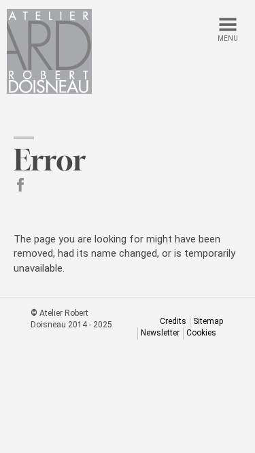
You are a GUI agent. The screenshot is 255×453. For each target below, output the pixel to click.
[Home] (49, 51)
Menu (228, 38)
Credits (173, 321)
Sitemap (208, 321)
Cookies (201, 333)
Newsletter (160, 333)
